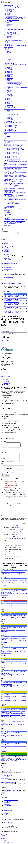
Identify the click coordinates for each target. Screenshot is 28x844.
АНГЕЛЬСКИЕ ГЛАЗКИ (10, 173)
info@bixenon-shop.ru (9, 824)
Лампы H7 (9, 70)
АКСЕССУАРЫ (8, 194)
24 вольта (9, 91)
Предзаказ (3, 705)
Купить (2, 599)
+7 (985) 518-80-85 (8, 277)
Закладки (6, 813)
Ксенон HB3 (10, 102)
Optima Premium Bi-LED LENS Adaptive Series (12, 573)
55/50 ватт (9, 94)
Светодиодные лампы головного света (13, 145)
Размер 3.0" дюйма (11, 33)
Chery (8, 51)
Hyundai (9, 59)
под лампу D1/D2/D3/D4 (13, 20)
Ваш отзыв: (3, 458)
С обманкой (10, 95)
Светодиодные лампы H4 (13, 155)
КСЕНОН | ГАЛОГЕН (9, 63)
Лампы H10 (10, 74)
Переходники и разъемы (13, 203)
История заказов (8, 811)
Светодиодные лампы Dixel (14, 146)
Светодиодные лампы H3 (13, 153)
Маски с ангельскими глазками (14, 43)
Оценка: (3, 462)
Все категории (7, 267)
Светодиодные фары (21, 172)
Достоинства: (4, 447)
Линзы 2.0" (9, 25)
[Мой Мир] (6, 350)
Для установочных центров (11, 800)
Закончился (3, 577)
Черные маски (10, 44)
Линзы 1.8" (9, 26)
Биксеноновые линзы (21, 17)
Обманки (12, 207)
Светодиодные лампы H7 (13, 156)
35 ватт (8, 92)
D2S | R (8, 136)
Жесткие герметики (12, 198)
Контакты (6, 251)
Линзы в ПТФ (16, 34)
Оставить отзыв (5, 331)
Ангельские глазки (19, 175)
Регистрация (10, 259)
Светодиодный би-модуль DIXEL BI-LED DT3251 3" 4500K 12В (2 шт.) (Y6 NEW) (13, 760)
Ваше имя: (3, 441)
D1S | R (8, 134)
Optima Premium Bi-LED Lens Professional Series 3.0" (14, 582)
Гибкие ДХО (15, 191)
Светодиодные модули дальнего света (13, 171)
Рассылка (6, 814)
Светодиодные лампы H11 (13, 157)
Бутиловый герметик (12, 196)
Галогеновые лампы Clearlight (14, 82)
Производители (8, 805)
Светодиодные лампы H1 (13, 152)
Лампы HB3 (10, 76)
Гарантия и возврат (8, 246)
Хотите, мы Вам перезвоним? (17, 274)
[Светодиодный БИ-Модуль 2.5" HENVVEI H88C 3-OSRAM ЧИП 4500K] (15, 296)
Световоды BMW (18, 181)
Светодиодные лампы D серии (14, 150)
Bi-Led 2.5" (9, 10)
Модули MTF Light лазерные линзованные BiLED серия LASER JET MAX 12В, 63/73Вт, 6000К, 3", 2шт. (13, 700)
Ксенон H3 (9, 98)
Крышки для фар (18, 222)
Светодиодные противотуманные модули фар (15, 167)
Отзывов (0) (7, 383)
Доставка (6, 384)
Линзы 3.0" (9, 22)
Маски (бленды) (17, 40)
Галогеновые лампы (20, 64)
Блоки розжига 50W (12, 126)
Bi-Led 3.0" (9, 12)
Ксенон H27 (10, 105)
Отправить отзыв (5, 475)
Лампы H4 (9, 68)
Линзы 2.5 (9, 36)
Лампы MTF (10, 110)
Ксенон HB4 (10, 103)
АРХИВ (6, 270)
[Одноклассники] (3, 350)
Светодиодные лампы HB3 (13, 159)
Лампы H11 (9, 75)
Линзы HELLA (10, 28)
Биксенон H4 (10, 106)
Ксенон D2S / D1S (11, 107)
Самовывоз (6, 245)
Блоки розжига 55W (12, 128)
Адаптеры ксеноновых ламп (14, 204)
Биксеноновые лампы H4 (13, 114)
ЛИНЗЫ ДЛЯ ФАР (8, 5)
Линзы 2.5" (9, 24)
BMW (8, 49)
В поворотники (17, 168)
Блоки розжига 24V (12, 130)
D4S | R (8, 138)
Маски (8, 41)
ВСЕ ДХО (13, 184)
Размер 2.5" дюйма (11, 32)
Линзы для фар (11, 284)
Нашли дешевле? (5, 340)
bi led (2, 767)
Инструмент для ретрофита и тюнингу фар (14, 221)
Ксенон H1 (9, 96)
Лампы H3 (9, 67)
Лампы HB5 (10, 79)
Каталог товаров (8, 269)
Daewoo (9, 53)
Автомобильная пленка (10, 223)
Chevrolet (9, 52)
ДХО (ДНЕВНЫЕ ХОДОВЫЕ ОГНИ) (13, 183)
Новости (6, 250)
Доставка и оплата (8, 243)
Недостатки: (4, 452)
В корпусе (12, 190)
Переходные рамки (11, 38)
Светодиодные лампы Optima (14, 148)
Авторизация (10, 261)
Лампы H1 (9, 65)
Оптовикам (6, 249)
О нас (5, 242)
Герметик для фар (18, 195)
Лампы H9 (9, 72)
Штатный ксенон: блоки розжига (15, 140)
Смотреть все (10, 61)
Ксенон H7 (9, 99)
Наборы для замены (12, 16)
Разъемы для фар (11, 206)
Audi (8, 48)
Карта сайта (7, 804)
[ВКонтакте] (1, 350)
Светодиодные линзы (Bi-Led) (11, 7)
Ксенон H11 (10, 101)
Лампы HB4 (10, 78)
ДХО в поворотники (21, 188)
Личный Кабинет (8, 810)
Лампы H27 (10, 80)
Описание (6, 381)
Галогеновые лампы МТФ (13, 84)
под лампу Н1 (10, 21)
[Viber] (8, 350)
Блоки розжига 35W (12, 125)
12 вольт (9, 90)
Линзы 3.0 (9, 37)
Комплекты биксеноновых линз (15, 18)
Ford (8, 55)
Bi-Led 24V (9, 13)
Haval (8, 56)
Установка (6, 247)
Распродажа (7, 225)
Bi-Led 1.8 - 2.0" (11, 9)
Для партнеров (7, 801)
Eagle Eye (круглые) (20, 192)
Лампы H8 (9, 71)
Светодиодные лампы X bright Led (15, 149)
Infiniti (8, 60)
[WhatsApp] (10, 350)
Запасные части (11, 14)
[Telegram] (12, 350)
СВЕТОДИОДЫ (8, 142)
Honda (8, 57)
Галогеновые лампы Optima (14, 83)
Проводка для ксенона (12, 202)
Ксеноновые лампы (20, 109)
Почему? (12, 487)
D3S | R (8, 137)
